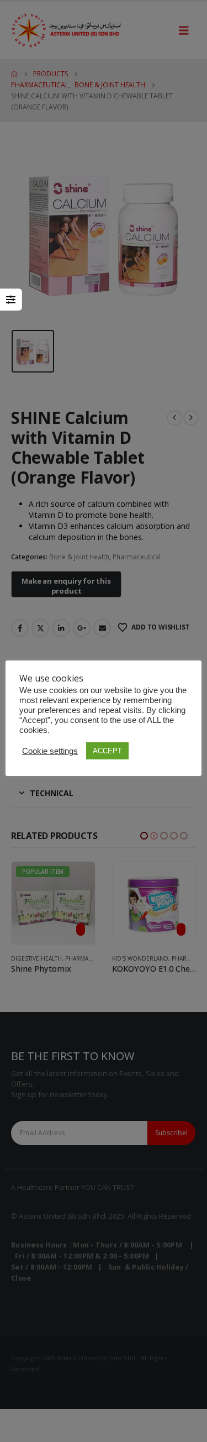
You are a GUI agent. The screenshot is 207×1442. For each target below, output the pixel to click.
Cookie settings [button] (50, 751)
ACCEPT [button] (107, 751)
